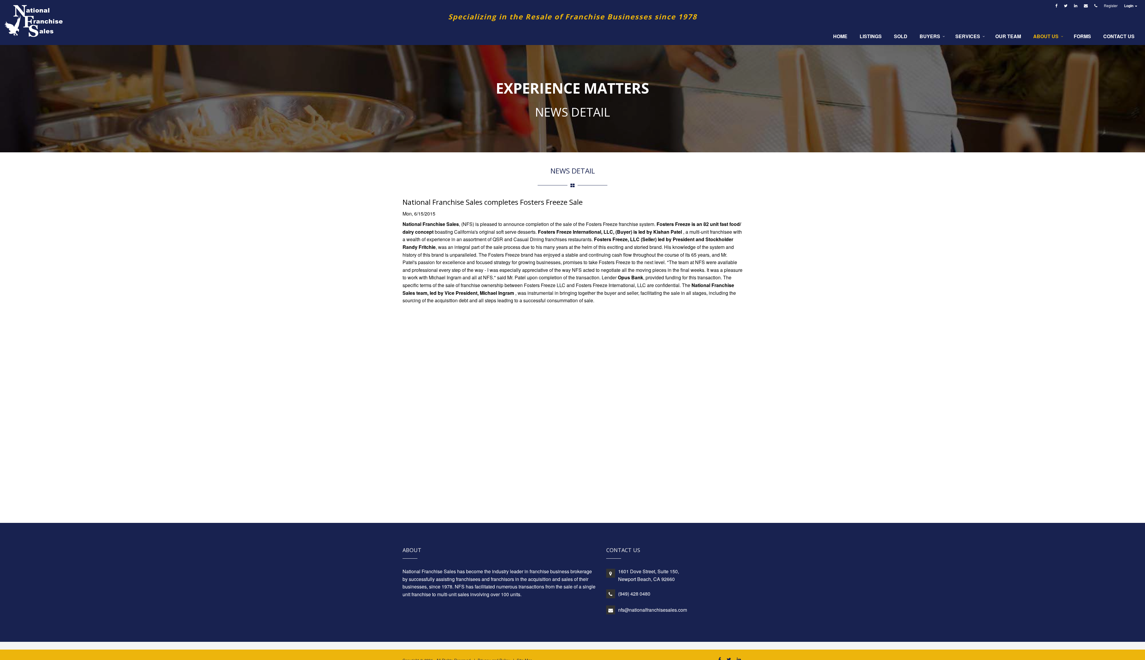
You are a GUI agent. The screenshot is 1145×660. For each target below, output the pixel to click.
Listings (871, 36)
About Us (1046, 36)
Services (967, 36)
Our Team (1008, 36)
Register (1111, 5)
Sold (900, 36)
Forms (1082, 36)
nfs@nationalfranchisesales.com (652, 609)
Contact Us (1119, 36)
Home (840, 36)
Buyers (930, 36)
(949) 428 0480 (634, 593)
